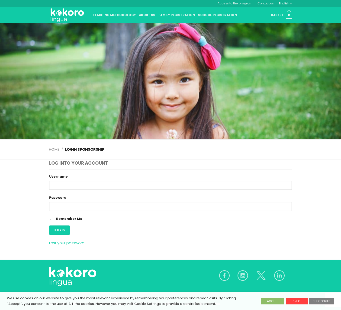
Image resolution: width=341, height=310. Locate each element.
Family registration (176, 15)
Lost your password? (68, 243)
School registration (217, 15)
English (284, 3)
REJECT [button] (297, 301)
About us (147, 15)
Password (57, 197)
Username (58, 176)
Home (54, 149)
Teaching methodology (114, 15)
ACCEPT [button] (272, 301)
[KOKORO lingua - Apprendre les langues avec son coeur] (67, 15)
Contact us (265, 3)
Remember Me (68, 218)
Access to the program (235, 3)
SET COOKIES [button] (321, 301)
